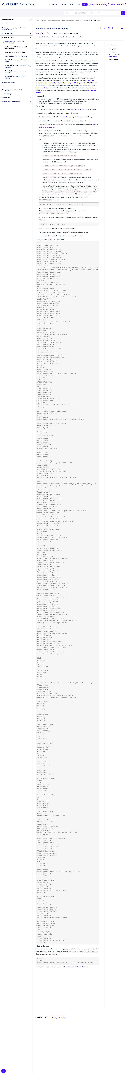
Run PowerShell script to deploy (15, 52)
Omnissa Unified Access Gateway (47, 37)
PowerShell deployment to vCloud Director (15, 77)
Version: (38, 33)
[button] (79, 4)
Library (64, 4)
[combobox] (95, 13)
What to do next (113, 59)
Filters (67, 13)
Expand (2, 22)
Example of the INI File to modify (114, 55)
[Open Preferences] (3, 1071)
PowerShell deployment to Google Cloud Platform (17, 66)
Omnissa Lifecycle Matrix (116, 4)
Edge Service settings (8, 82)
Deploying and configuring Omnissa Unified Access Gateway (14, 28)
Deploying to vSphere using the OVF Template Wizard (14, 42)
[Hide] (30, 19)
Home (37, 20)
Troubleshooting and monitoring (11, 101)
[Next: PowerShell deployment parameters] (104, 28)
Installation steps (7, 37)
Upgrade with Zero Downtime (78, 967)
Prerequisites (112, 49)
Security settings (7, 94)
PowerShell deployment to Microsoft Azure (16, 60)
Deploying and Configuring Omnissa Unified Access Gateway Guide (60, 20)
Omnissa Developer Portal (98, 4)
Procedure (112, 52)
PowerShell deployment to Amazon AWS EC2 (15, 71)
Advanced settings (7, 86)
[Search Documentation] (123, 13)
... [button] (80, 20)
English (73, 4)
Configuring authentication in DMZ (12, 90)
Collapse (7, 22)
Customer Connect (77, 109)
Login (84, 4)
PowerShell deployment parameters (16, 56)
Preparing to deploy (7, 33)
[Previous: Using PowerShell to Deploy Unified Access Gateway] (100, 28)
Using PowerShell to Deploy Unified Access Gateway (15, 47)
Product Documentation (68, 37)
